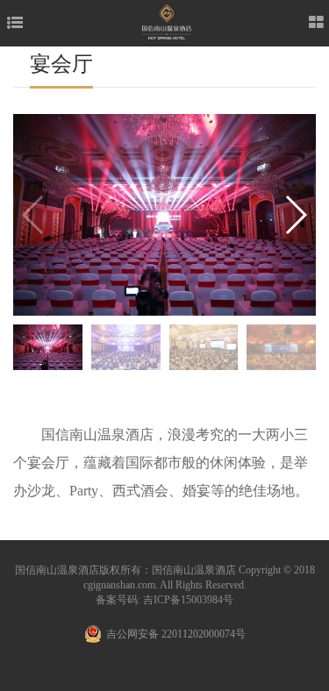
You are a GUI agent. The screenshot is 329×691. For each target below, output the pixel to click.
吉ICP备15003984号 (188, 600)
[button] (295, 215)
